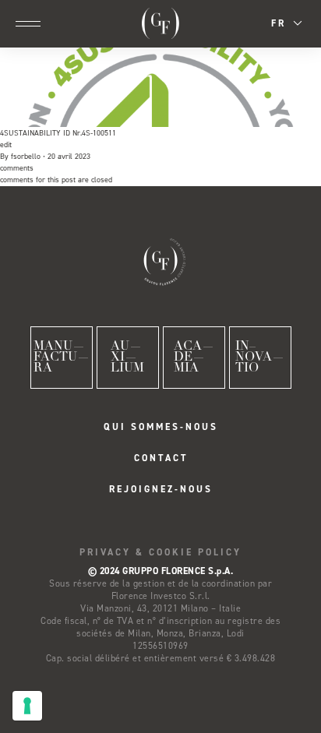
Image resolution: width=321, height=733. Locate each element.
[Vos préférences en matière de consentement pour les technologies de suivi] (27, 706)
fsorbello (26, 156)
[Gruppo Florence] (161, 23)
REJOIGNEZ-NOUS (161, 489)
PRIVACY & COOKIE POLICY (160, 552)
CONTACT (161, 458)
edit (6, 144)
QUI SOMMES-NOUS (161, 427)
